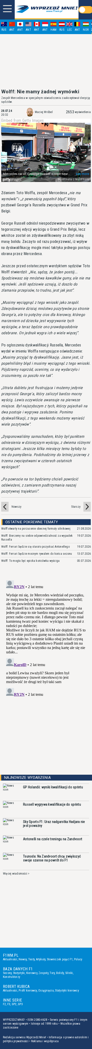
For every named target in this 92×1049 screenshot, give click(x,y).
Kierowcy (31, 973)
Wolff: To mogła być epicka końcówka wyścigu (30, 561)
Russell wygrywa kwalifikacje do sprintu (52, 804)
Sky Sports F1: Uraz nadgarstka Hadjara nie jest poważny (54, 824)
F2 (4, 1004)
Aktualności (10, 959)
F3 (8, 1004)
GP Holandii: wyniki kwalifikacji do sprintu (53, 787)
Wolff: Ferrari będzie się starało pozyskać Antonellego (35, 546)
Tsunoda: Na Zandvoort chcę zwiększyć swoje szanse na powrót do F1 (52, 858)
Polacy (78, 959)
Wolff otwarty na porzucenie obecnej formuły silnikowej (35, 528)
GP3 (20, 1004)
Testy (31, 959)
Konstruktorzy (11, 977)
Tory (52, 973)
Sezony (7, 973)
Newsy (23, 959)
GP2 (14, 1004)
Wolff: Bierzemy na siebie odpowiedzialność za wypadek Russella (37, 537)
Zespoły (43, 973)
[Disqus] (46, 639)
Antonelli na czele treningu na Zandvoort (52, 839)
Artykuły (41, 959)
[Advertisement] (46, 61)
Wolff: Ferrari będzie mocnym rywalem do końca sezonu (36, 553)
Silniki (69, 973)
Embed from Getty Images (22, 121)
